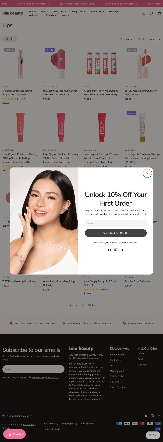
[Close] (147, 173)
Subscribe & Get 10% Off (115, 233)
